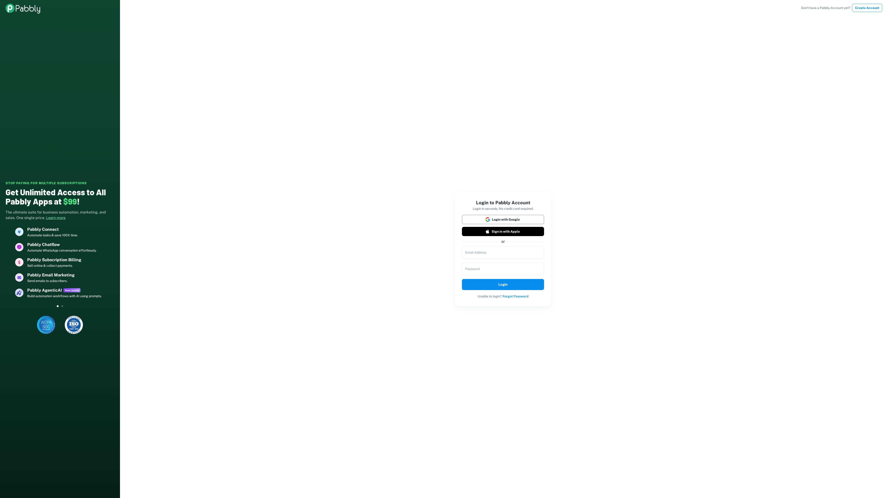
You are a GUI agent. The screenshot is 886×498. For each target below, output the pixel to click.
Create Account (867, 8)
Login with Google (506, 219)
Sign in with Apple (506, 231)
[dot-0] (58, 306)
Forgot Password (515, 296)
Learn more (56, 218)
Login (503, 284)
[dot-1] (62, 306)
